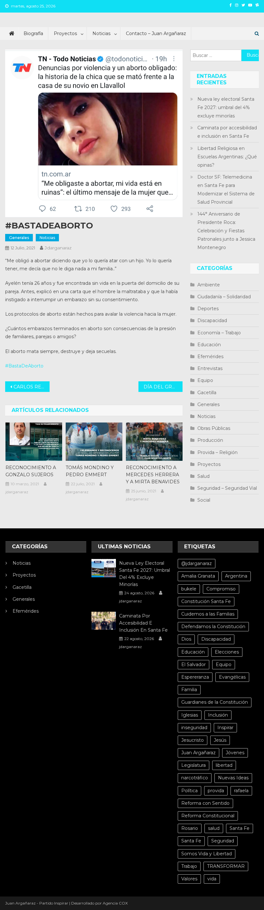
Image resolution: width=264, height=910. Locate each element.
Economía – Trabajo (219, 333)
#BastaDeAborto (24, 366)
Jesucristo (192, 740)
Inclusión (218, 715)
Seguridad (222, 841)
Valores (189, 879)
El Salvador (193, 664)
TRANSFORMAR (226, 866)
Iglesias (189, 715)
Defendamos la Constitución (213, 626)
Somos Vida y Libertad (206, 854)
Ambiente (208, 285)
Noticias (101, 33)
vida (211, 879)
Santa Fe (240, 828)
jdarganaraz (58, 248)
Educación (209, 345)
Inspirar (225, 727)
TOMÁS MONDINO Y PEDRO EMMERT (90, 471)
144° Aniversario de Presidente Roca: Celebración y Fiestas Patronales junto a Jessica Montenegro (226, 230)
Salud (203, 476)
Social (203, 500)
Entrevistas (209, 368)
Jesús (220, 740)
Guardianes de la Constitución (214, 702)
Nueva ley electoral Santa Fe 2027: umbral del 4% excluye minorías (225, 107)
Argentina (236, 576)
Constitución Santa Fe (206, 601)
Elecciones (227, 652)
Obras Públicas (213, 428)
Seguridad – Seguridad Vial (227, 488)
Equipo (205, 380)
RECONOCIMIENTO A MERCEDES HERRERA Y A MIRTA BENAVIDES (153, 475)
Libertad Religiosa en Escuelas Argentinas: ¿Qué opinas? (227, 156)
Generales (19, 237)
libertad (224, 765)
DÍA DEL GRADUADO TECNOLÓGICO (163, 387)
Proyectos (65, 33)
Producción (210, 440)
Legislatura (193, 765)
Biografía (33, 33)
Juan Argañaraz (198, 753)
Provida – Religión (217, 452)
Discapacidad (212, 320)
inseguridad (194, 727)
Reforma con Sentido (205, 803)
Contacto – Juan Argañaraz (156, 33)
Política (189, 791)
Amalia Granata (198, 576)
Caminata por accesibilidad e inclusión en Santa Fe (227, 132)
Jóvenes (235, 753)
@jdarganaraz (196, 563)
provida (216, 791)
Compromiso (221, 589)
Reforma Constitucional (207, 816)
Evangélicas (232, 677)
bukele (188, 589)
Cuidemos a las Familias (207, 614)
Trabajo (189, 866)
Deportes (208, 308)
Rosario (189, 828)
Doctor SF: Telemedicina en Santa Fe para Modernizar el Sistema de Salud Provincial (226, 189)
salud (214, 828)
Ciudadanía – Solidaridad (224, 297)
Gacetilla (206, 392)
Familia (189, 689)
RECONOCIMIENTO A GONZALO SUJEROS (30, 471)
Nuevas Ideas (233, 778)
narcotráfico (194, 778)
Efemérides (210, 356)
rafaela (241, 791)
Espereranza (195, 677)
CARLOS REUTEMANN (32, 387)
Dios (186, 639)
